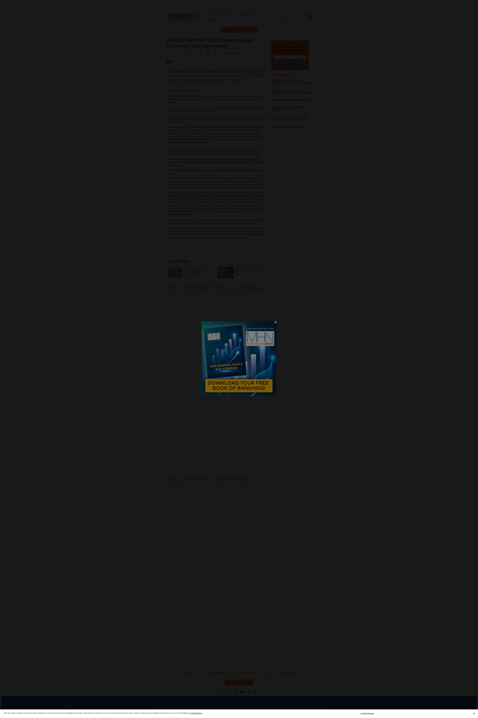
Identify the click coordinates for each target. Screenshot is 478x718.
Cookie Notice (196, 713)
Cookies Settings (367, 713)
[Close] (474, 713)
